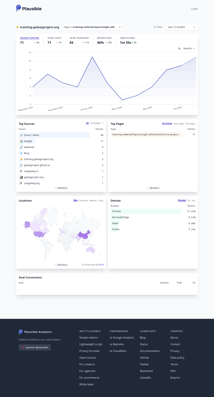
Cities (100, 200)
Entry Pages (178, 123)
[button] (182, 27)
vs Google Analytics (122, 337)
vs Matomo (117, 344)
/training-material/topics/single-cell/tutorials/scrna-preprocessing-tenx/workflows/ (146, 134)
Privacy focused (89, 351)
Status (144, 344)
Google (28, 141)
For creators (87, 364)
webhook (29, 147)
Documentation (150, 351)
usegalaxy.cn (31, 171)
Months (187, 48)
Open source (87, 357)
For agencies (87, 371)
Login (194, 9)
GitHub (144, 357)
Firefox (116, 229)
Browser (182, 200)
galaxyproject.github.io (37, 165)
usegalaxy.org (32, 183)
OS (188, 200)
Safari (115, 223)
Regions (93, 200)
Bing (26, 153)
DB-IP (101, 264)
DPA (173, 371)
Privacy (174, 351)
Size (193, 200)
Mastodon (146, 371)
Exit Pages (190, 123)
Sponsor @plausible (37, 347)
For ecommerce (89, 377)
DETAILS (62, 188)
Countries (83, 200)
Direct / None (31, 135)
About (174, 337)
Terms (174, 364)
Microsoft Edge (120, 217)
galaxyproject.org (34, 177)
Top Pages (167, 123)
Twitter (144, 364)
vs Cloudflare (118, 351)
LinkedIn (145, 377)
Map (75, 200)
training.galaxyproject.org (38, 159)
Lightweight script (90, 344)
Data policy (177, 357)
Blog (143, 337)
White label (86, 384)
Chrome (116, 211)
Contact (175, 344)
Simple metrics (88, 337)
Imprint (175, 377)
